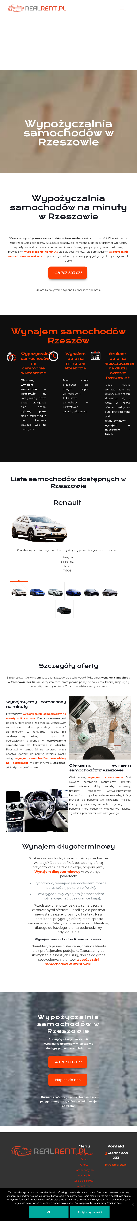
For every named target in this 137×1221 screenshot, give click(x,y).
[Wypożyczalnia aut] (36, 8)
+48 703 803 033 (68, 273)
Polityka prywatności (90, 1212)
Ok (48, 1212)
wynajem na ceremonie (105, 777)
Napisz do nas (68, 1080)
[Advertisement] (68, 43)
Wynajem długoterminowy (57, 872)
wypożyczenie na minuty (41, 251)
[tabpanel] (64, 534)
